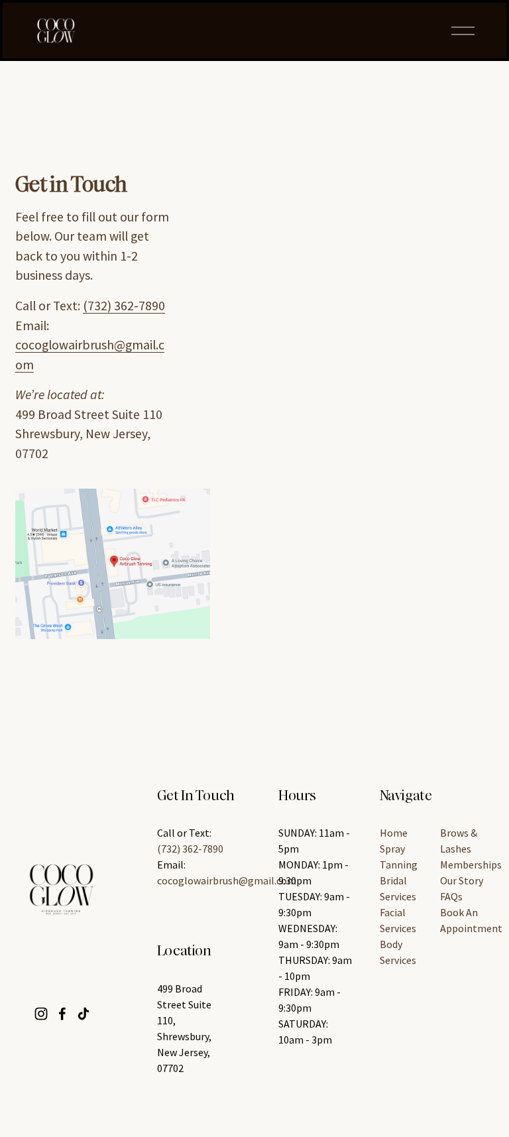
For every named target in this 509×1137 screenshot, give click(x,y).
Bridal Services (398, 888)
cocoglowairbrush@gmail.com (226, 880)
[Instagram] (41, 1013)
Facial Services (398, 920)
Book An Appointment (471, 920)
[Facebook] (62, 1013)
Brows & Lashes (458, 840)
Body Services (398, 952)
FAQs (451, 896)
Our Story (461, 880)
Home (394, 832)
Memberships (471, 864)
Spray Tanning (399, 856)
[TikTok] (83, 1013)
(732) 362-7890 (124, 306)
